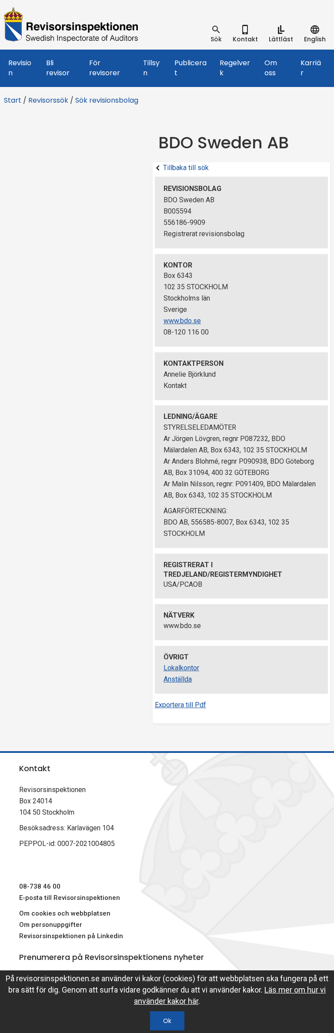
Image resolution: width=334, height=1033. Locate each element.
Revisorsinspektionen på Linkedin (71, 936)
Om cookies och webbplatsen (64, 913)
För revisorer (104, 68)
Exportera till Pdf (180, 705)
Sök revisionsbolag (106, 100)
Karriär (311, 68)
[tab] (216, 34)
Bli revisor (58, 68)
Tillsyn (151, 68)
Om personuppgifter (50, 925)
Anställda (178, 679)
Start (12, 100)
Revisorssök (48, 100)
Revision (19, 68)
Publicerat (190, 68)
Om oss (270, 68)
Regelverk (235, 68)
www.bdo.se (182, 321)
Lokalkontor (181, 668)
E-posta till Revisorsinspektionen (69, 898)
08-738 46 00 (39, 886)
